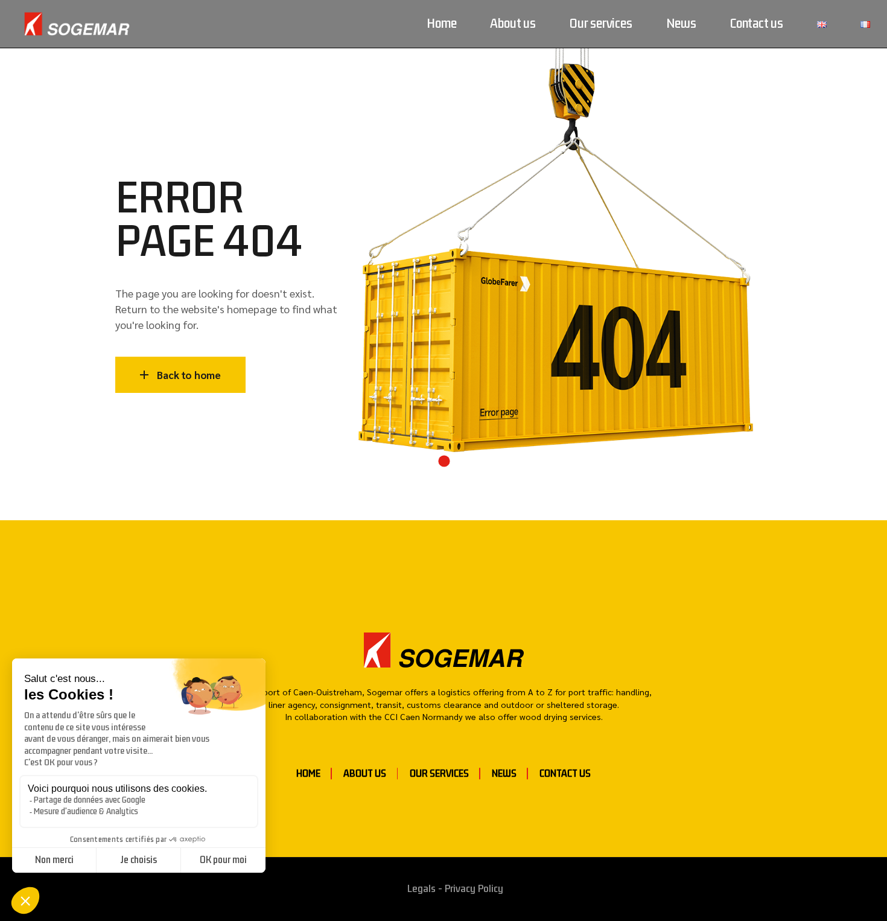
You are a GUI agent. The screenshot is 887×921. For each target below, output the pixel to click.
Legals (421, 889)
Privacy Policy (474, 889)
